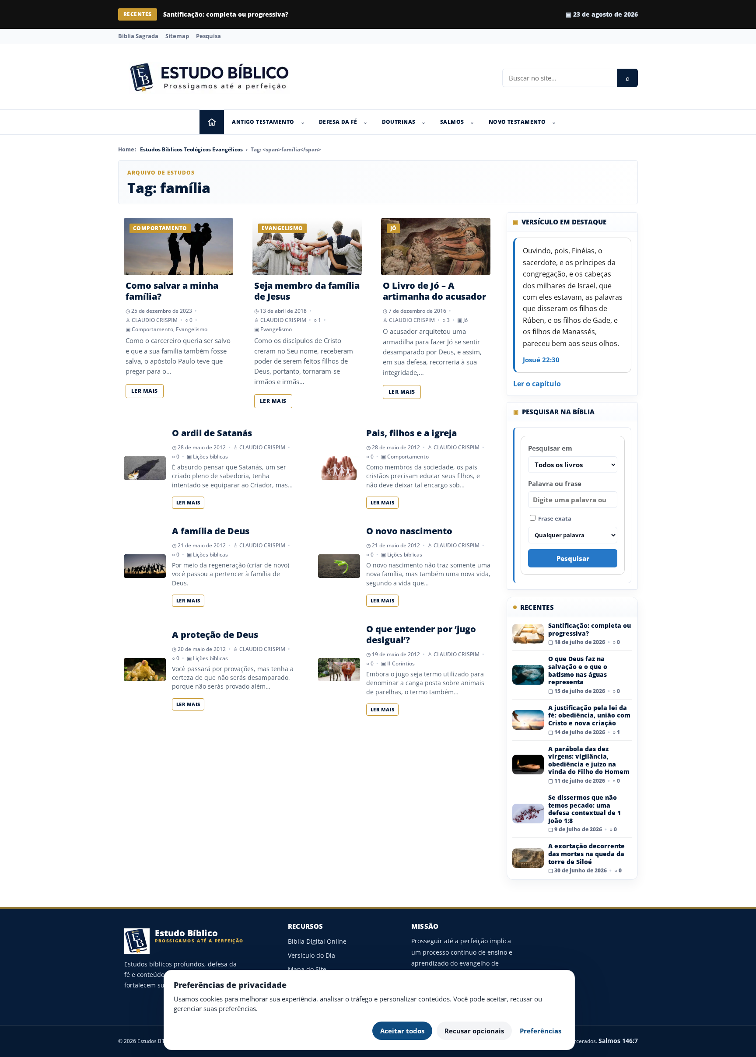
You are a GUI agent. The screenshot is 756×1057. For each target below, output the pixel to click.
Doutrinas (399, 122)
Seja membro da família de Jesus (307, 291)
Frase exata (554, 518)
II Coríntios (401, 663)
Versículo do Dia (311, 955)
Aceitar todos (402, 1030)
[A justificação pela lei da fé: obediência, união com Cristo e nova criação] (528, 720)
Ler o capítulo (537, 383)
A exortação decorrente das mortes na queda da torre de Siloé (586, 853)
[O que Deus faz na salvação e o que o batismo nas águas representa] (528, 675)
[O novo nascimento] (339, 566)
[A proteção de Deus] (145, 670)
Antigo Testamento (263, 122)
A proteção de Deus (215, 634)
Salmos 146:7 (618, 1040)
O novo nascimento (409, 531)
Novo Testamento (517, 122)
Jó (465, 320)
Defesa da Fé (338, 122)
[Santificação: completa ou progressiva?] (528, 634)
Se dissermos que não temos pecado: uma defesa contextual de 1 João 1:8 (584, 809)
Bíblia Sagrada (138, 36)
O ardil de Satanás (212, 433)
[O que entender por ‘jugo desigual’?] (339, 670)
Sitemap (177, 36)
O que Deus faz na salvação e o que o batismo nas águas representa (270, 14)
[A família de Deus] (145, 566)
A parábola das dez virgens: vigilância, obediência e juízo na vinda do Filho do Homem (589, 760)
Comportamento (152, 329)
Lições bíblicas (210, 456)
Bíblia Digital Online (317, 941)
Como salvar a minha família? (172, 291)
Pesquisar (572, 558)
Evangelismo (191, 329)
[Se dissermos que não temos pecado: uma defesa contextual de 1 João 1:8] (528, 813)
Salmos (452, 122)
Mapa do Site (307, 969)
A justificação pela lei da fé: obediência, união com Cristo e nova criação (589, 715)
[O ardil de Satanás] (145, 468)
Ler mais (144, 391)
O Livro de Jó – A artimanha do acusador (434, 291)
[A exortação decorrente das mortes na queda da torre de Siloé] (528, 858)
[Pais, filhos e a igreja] (339, 468)
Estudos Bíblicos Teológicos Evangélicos (191, 149)
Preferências (540, 1030)
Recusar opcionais (474, 1030)
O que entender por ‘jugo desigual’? (421, 634)
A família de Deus (210, 531)
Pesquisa (208, 36)
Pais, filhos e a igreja (411, 433)
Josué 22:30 (541, 359)
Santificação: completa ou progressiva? (589, 629)
